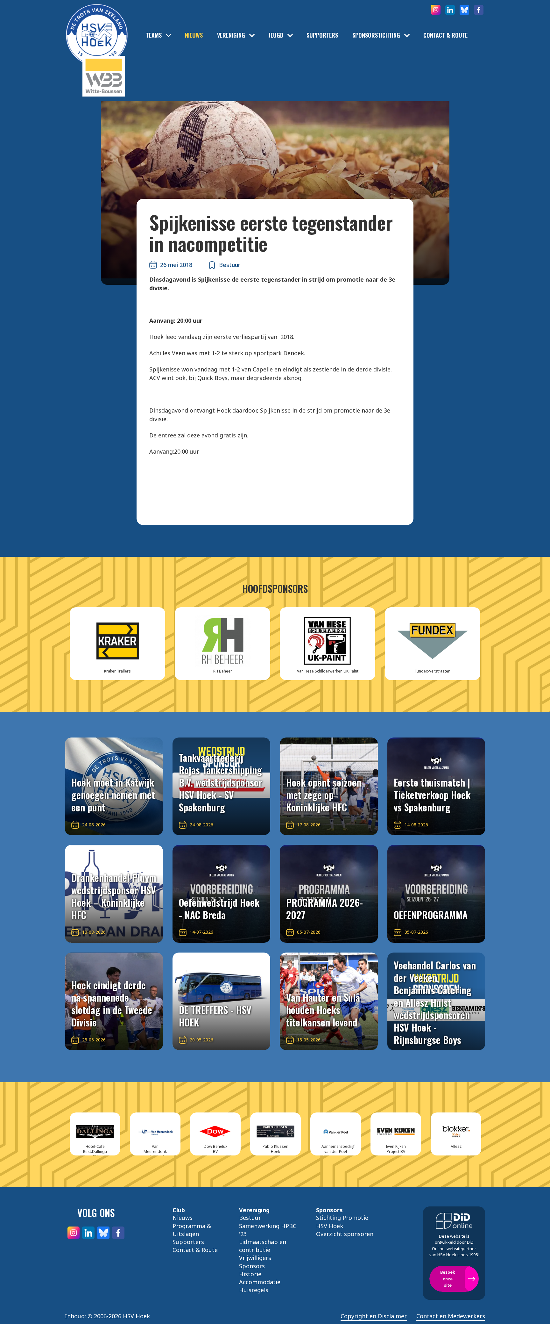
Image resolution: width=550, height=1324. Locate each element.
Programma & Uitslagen (192, 1230)
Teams (154, 35)
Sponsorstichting (376, 35)
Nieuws (194, 35)
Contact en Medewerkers (450, 1316)
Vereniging (231, 35)
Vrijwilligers (255, 1258)
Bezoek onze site (447, 1278)
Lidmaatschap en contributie (262, 1246)
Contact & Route (445, 35)
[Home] (97, 25)
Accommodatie (259, 1282)
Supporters (322, 35)
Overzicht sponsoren (344, 1234)
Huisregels (253, 1290)
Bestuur (250, 1217)
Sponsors (252, 1266)
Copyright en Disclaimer (374, 1316)
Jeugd (275, 35)
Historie (250, 1274)
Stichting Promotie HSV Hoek (342, 1221)
